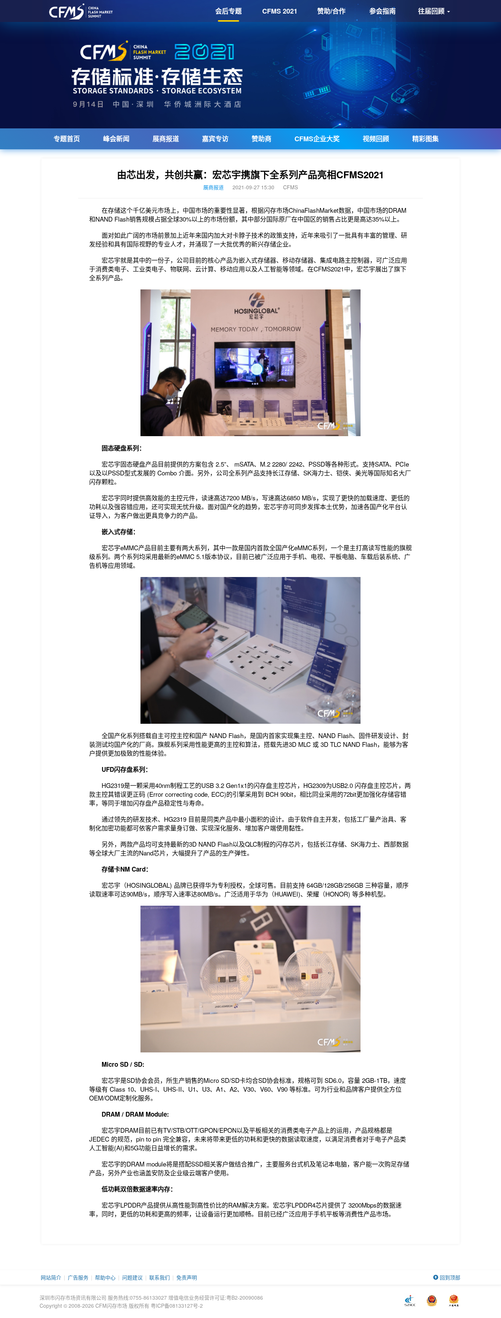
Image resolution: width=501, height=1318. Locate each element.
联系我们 (159, 1277)
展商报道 (166, 138)
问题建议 (132, 1277)
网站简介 (51, 1277)
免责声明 (186, 1277)
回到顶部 (449, 1277)
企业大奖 (317, 138)
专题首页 (67, 138)
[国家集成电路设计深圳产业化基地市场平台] (410, 1300)
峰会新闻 (116, 138)
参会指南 (382, 11)
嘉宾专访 (215, 138)
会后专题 (228, 11)
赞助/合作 (331, 11)
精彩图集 (425, 138)
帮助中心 (105, 1277)
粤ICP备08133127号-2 (177, 1305)
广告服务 (78, 1277)
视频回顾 (376, 138)
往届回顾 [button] (432, 11)
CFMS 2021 (279, 11)
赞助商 (261, 138)
